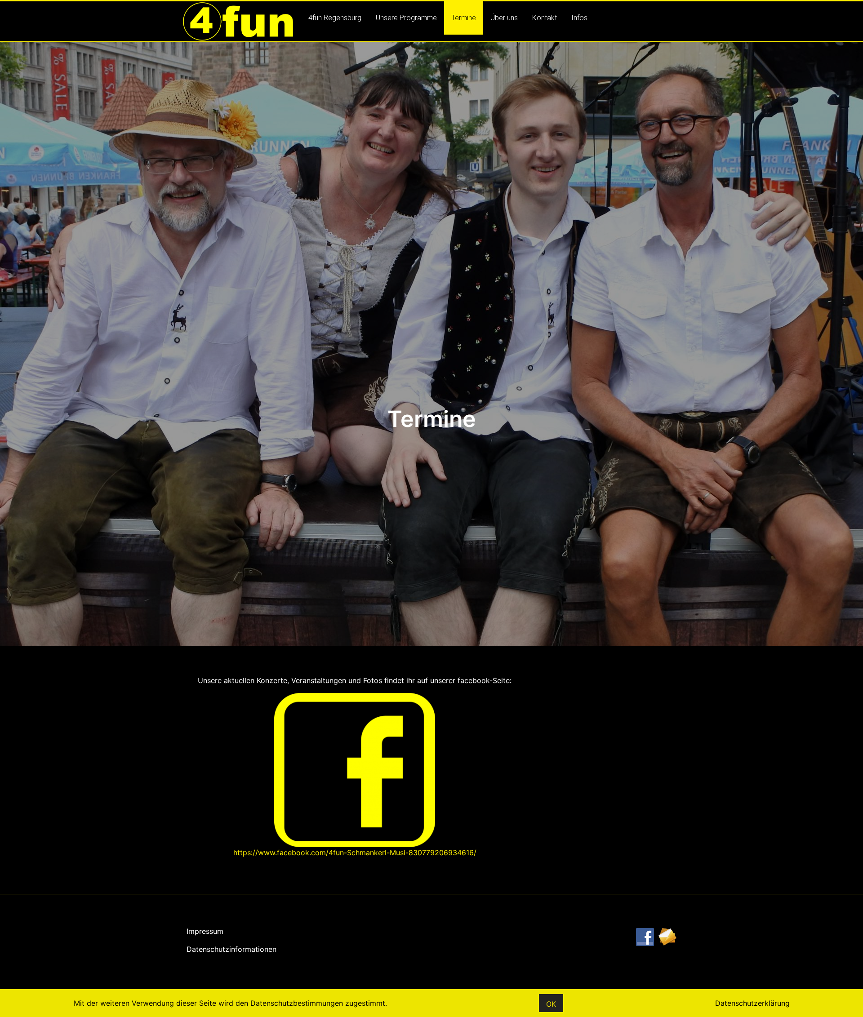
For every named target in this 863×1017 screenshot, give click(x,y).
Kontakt (544, 17)
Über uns (504, 17)
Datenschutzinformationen (231, 949)
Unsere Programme (406, 17)
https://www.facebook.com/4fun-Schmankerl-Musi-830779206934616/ (354, 852)
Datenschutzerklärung (752, 1003)
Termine (463, 17)
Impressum (205, 931)
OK (551, 1003)
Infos (579, 17)
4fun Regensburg (334, 17)
